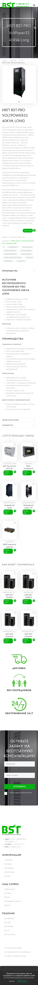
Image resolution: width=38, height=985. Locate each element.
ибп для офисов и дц (10, 254)
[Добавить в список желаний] (15, 444)
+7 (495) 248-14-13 (22, 4)
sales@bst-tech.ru (22, 6)
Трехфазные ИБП (11, 243)
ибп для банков (27, 247)
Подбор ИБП (13, 60)
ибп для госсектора (10, 250)
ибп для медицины (26, 250)
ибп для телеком (26, 254)
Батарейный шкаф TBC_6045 (9, 507)
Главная (4, 60)
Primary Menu (34, 5)
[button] (19, 101)
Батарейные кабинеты (9, 503)
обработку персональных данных (24, 792)
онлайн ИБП (21, 261)
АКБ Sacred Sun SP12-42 (9, 467)
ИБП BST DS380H (28, 596)
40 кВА (21, 60)
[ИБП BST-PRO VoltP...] (35, 109)
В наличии (24, 241)
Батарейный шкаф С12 (29, 506)
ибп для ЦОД (8, 261)
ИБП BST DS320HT (28, 635)
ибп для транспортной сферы (13, 257)
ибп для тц (30, 257)
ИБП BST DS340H (9, 596)
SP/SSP (14, 463)
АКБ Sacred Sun (7, 463)
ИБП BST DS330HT (9, 635)
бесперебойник (13, 247)
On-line (18, 241)
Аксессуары (28, 463)
